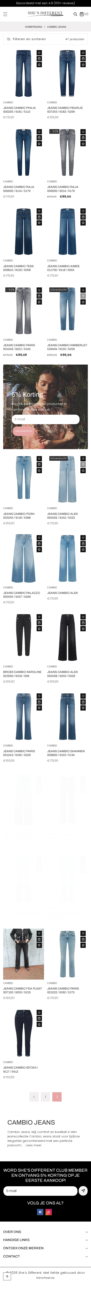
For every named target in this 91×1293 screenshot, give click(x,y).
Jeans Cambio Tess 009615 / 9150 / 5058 (18, 268)
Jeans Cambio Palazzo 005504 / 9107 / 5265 (21, 594)
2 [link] (57, 1097)
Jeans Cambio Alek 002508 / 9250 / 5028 (62, 673)
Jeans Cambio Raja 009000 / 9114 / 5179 (18, 188)
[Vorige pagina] (34, 1097)
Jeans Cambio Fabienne (22, 913)
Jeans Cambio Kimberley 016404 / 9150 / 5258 (67, 347)
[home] (57, 1288)
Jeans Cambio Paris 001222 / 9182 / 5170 (63, 990)
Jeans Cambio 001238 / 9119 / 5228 (64, 915)
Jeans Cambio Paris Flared (63, 836)
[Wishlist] (39, 64)
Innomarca (45, 1278)
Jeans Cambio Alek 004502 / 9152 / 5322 (62, 515)
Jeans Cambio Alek (62, 593)
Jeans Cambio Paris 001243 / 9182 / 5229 (19, 753)
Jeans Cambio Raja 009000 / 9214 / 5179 (62, 188)
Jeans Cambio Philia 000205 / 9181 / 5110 (19, 109)
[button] (7, 14)
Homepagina (33, 26)
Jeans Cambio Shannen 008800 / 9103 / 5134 (66, 753)
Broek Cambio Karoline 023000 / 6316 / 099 (22, 673)
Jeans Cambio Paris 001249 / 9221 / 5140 (19, 347)
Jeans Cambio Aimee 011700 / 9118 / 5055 (63, 268)
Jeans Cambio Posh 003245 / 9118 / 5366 (18, 515)
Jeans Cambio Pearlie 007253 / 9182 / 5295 (65, 109)
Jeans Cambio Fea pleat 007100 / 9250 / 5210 (22, 990)
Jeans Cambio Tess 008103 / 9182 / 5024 (18, 836)
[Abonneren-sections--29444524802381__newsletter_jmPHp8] (83, 1191)
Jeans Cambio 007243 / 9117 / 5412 (20, 1069)
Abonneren (23, 431)
